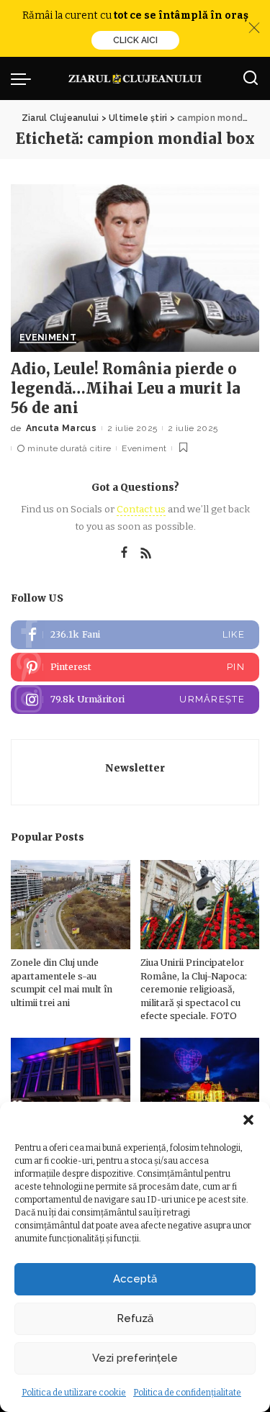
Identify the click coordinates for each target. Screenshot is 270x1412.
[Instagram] (135, 699)
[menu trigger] (24, 78)
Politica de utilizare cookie (74, 1393)
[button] (248, 1120)
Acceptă (135, 1278)
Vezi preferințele (135, 1358)
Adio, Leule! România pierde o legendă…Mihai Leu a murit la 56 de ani (125, 388)
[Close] (254, 28)
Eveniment (47, 338)
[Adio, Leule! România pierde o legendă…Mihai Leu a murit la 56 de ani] (135, 268)
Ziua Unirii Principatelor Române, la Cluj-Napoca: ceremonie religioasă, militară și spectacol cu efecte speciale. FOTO (193, 989)
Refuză (135, 1318)
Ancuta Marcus (61, 428)
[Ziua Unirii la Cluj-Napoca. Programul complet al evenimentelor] (200, 1082)
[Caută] (250, 78)
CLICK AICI (135, 40)
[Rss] (146, 553)
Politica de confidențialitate (187, 1393)
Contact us (141, 509)
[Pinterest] (135, 667)
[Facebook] (124, 553)
